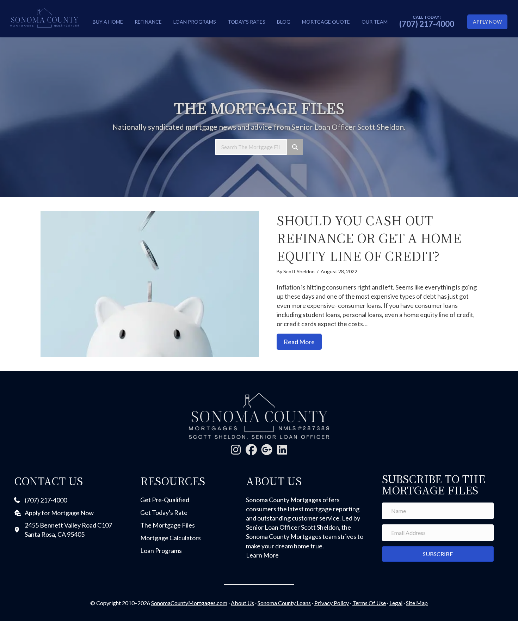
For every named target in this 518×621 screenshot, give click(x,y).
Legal (395, 602)
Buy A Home (108, 22)
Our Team (375, 22)
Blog (283, 22)
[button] (236, 450)
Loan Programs (194, 22)
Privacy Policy (331, 602)
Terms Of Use (369, 602)
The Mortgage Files (167, 525)
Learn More (262, 555)
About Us (242, 602)
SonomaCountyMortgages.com (189, 602)
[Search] (295, 147)
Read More (303, 341)
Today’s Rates (246, 22)
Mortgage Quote (326, 22)
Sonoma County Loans (284, 602)
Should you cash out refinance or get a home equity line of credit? (369, 237)
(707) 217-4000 (426, 24)
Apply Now (487, 22)
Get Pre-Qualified (164, 500)
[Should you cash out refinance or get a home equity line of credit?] (150, 284)
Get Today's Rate (163, 512)
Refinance (148, 22)
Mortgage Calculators (170, 538)
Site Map (417, 602)
